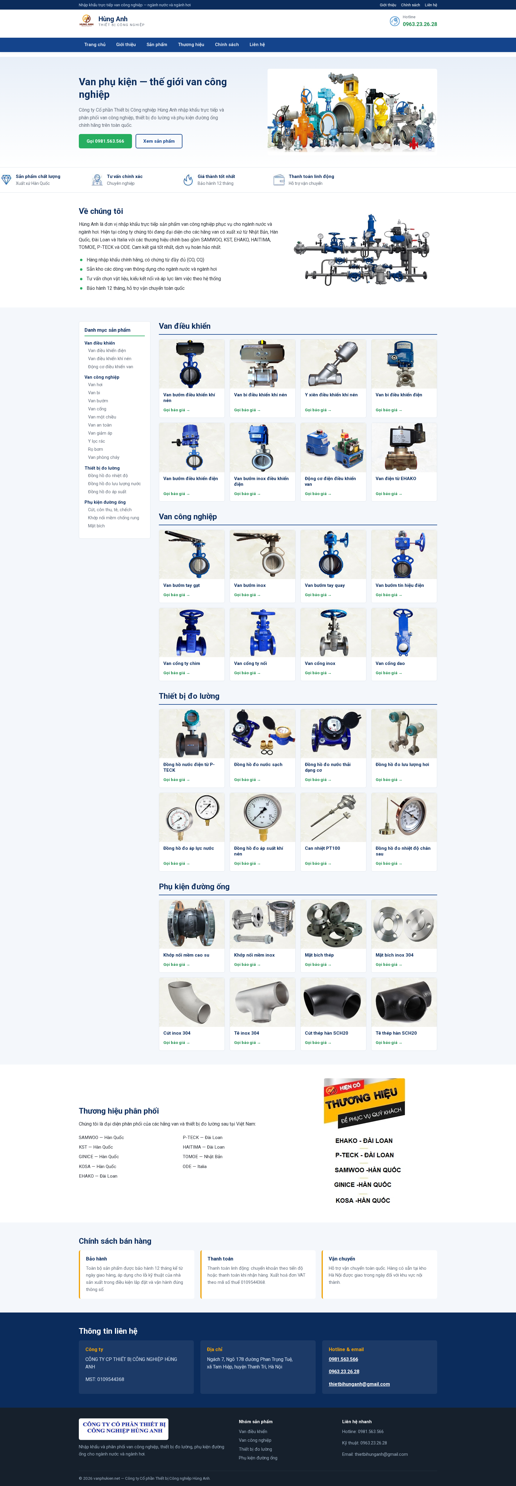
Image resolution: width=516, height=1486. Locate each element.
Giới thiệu (388, 5)
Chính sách (410, 5)
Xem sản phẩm (159, 141)
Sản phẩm (157, 44)
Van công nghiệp (255, 1440)
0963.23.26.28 (420, 24)
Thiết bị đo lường (255, 1449)
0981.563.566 (343, 1359)
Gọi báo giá (174, 409)
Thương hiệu (191, 44)
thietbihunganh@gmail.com (359, 1384)
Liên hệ (431, 5)
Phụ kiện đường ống (258, 1458)
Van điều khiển (253, 1431)
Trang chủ (94, 44)
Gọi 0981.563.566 (105, 141)
